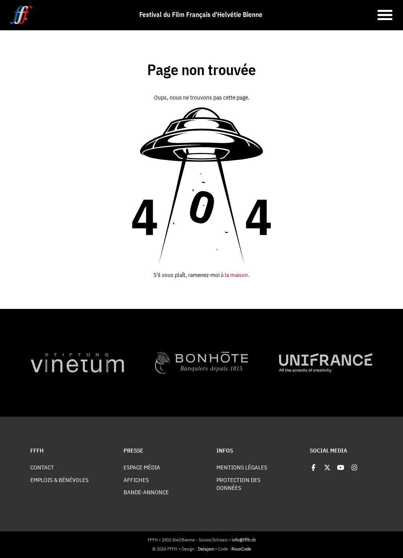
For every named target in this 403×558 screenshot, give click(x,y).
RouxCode (241, 549)
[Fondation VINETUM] (77, 362)
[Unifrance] (326, 362)
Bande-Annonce (146, 492)
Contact (42, 467)
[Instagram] (354, 467)
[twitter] (327, 467)
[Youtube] (340, 467)
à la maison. (235, 275)
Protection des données (238, 483)
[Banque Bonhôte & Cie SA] (202, 362)
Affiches (136, 480)
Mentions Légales (241, 467)
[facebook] (313, 467)
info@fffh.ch (244, 540)
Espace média (142, 467)
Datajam (206, 549)
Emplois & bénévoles (59, 480)
